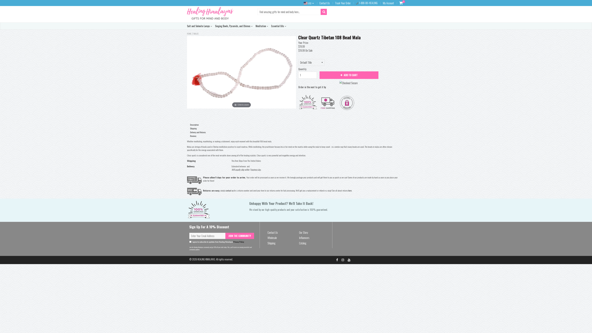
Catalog (302, 243)
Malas (195, 33)
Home (189, 33)
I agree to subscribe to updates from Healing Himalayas (217, 241)
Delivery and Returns (198, 132)
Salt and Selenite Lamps (198, 26)
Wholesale (272, 238)
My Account (388, 3)
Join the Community (239, 236)
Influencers (304, 238)
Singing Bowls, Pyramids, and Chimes (233, 26)
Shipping (193, 128)
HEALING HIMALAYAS (206, 259)
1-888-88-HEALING (368, 3)
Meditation (261, 26)
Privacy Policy (238, 241)
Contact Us (324, 3)
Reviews (193, 136)
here (350, 190)
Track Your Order (343, 3)
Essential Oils (278, 26)
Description (194, 124)
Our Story (303, 232)
